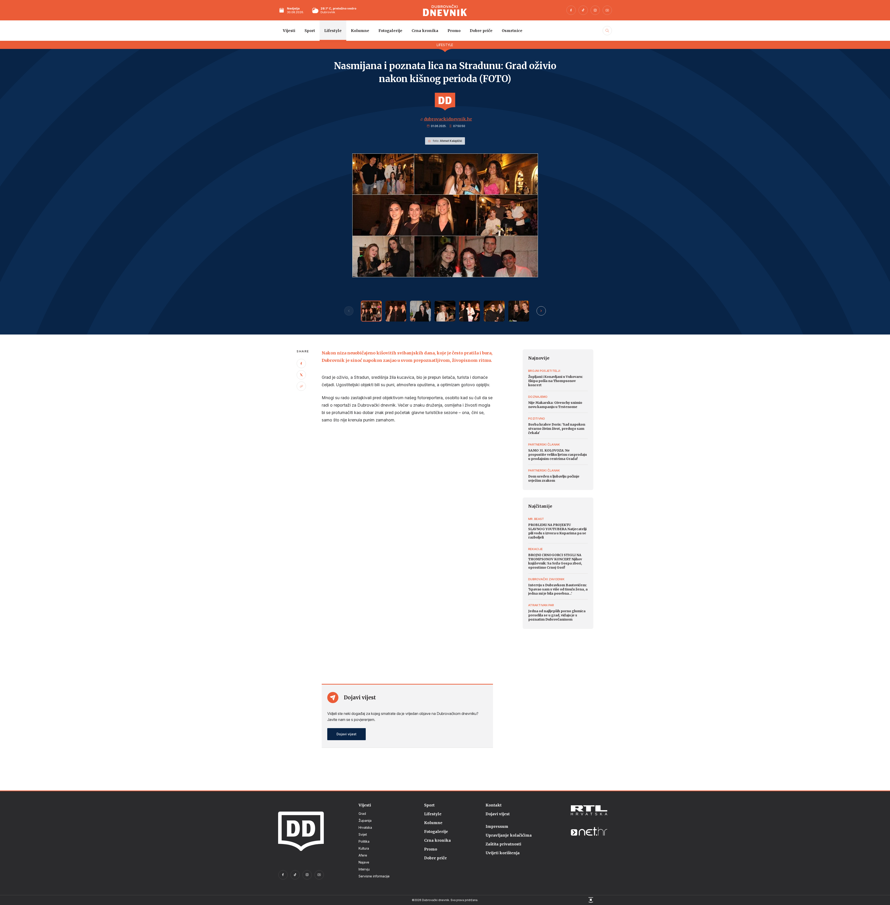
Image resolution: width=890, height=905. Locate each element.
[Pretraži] (606, 35)
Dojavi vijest (346, 734)
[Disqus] (407, 491)
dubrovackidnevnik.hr (448, 119)
